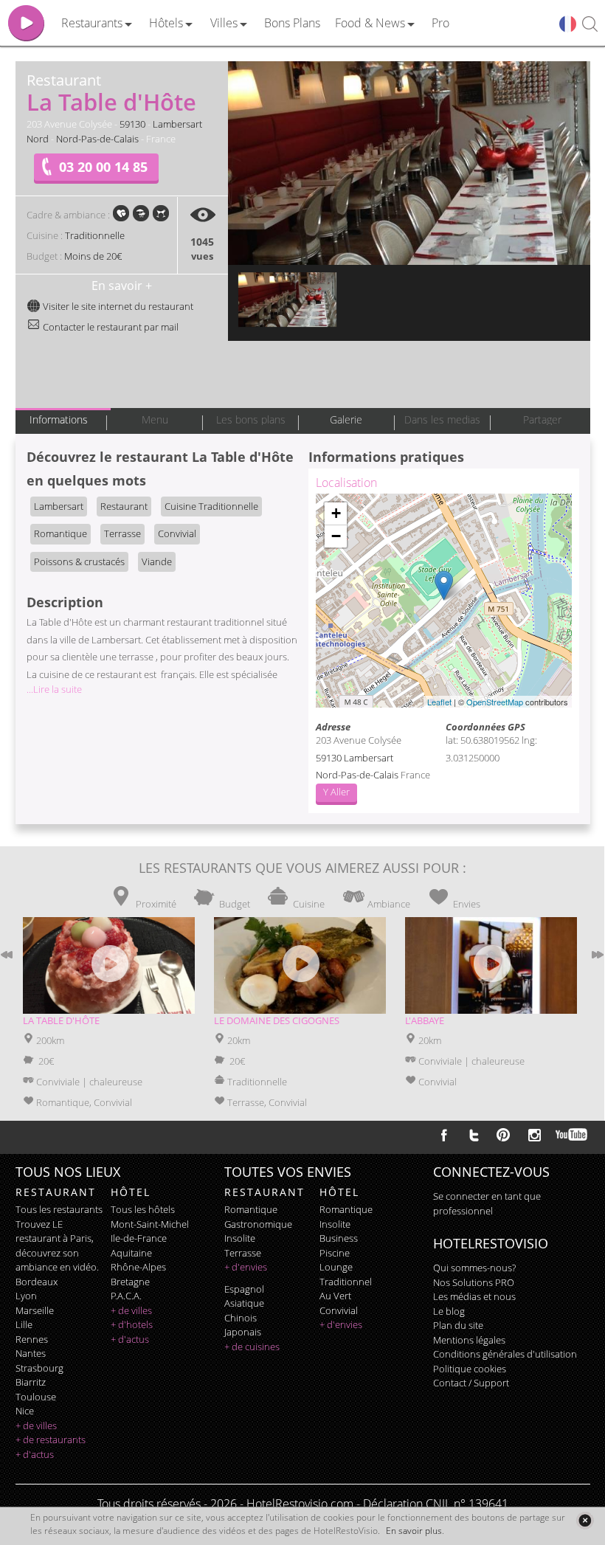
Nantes (30, 1353)
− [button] (336, 536)
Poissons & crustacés (79, 561)
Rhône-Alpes (138, 1266)
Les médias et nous (474, 1296)
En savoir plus (414, 1530)
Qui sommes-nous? (474, 1267)
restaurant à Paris (53, 1238)
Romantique (60, 533)
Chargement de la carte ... (442, 601)
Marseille (34, 1310)
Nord (38, 138)
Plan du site (458, 1325)
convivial (338, 1310)
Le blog (449, 1311)
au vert (335, 1295)
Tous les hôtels (143, 1209)
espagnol (244, 1289)
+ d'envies (245, 1266)
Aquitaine (131, 1252)
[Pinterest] (503, 1135)
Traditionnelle (95, 235)
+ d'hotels (132, 1324)
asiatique (244, 1303)
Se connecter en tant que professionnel (487, 1203)
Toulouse (35, 1396)
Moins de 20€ (93, 256)
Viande (157, 561)
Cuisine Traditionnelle (211, 506)
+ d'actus (34, 1454)
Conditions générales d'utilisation (505, 1354)
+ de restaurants (50, 1439)
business (338, 1238)
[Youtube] (572, 1135)
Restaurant (124, 506)
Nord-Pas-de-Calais (97, 138)
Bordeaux (36, 1281)
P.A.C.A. (126, 1295)
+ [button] (336, 513)
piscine (334, 1252)
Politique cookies (469, 1368)
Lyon (26, 1295)
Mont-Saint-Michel (150, 1224)
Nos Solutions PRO (473, 1282)
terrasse (242, 1252)
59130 (132, 124)
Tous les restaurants (59, 1209)
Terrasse (122, 533)
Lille (23, 1324)
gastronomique (258, 1224)
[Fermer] (584, 1520)
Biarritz (30, 1382)
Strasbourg (39, 1368)
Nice (24, 1410)
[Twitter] (474, 1135)
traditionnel (345, 1281)
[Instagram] (534, 1137)
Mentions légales (469, 1340)
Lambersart (177, 124)
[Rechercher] (590, 25)
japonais (242, 1331)
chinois (240, 1317)
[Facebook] (444, 1135)
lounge (336, 1266)
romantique (250, 1209)
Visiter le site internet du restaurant (117, 306)
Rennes (31, 1339)
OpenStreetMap (494, 702)
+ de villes (36, 1425)
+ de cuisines (252, 1346)
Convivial (177, 533)
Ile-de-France (139, 1238)
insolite (239, 1238)
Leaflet (439, 702)
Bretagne (130, 1281)
